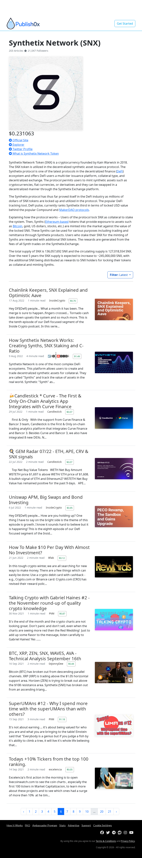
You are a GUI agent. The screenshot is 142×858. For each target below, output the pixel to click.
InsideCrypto (57, 300)
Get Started (125, 23)
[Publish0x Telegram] (114, 832)
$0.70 (73, 300)
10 (87, 811)
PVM (52, 613)
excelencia (55, 769)
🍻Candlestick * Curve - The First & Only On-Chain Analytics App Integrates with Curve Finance (45, 401)
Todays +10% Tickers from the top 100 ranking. (48, 761)
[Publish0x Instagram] (126, 832)
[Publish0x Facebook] (103, 832)
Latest (119, 275)
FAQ (27, 825)
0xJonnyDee (56, 663)
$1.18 (62, 719)
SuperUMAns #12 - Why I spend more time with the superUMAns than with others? (48, 708)
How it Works (15, 825)
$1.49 (77, 356)
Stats (62, 825)
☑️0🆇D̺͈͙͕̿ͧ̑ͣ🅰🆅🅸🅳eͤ (59, 356)
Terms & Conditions (106, 841)
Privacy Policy (128, 841)
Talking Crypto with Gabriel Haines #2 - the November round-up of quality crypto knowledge (49, 602)
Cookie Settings (102, 825)
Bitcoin (17, 226)
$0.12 (62, 558)
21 (109, 811)
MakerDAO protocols (74, 210)
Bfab (51, 557)
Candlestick (54, 411)
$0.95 (69, 507)
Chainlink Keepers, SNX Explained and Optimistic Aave (48, 292)
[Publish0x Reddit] (120, 832)
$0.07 (69, 412)
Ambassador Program (44, 825)
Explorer (18, 145)
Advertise (73, 825)
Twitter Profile (22, 149)
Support (86, 825)
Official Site (20, 140)
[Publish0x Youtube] (132, 832)
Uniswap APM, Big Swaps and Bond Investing (46, 499)
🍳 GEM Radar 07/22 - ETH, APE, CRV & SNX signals (48, 454)
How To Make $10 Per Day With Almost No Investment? (49, 550)
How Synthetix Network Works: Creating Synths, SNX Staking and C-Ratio (46, 345)
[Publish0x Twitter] (109, 832)
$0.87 (62, 613)
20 (101, 811)
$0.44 (71, 663)
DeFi (120, 171)
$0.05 (69, 769)
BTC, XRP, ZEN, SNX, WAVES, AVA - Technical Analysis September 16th (45, 656)
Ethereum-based (57, 222)
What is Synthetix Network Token (35, 153)
